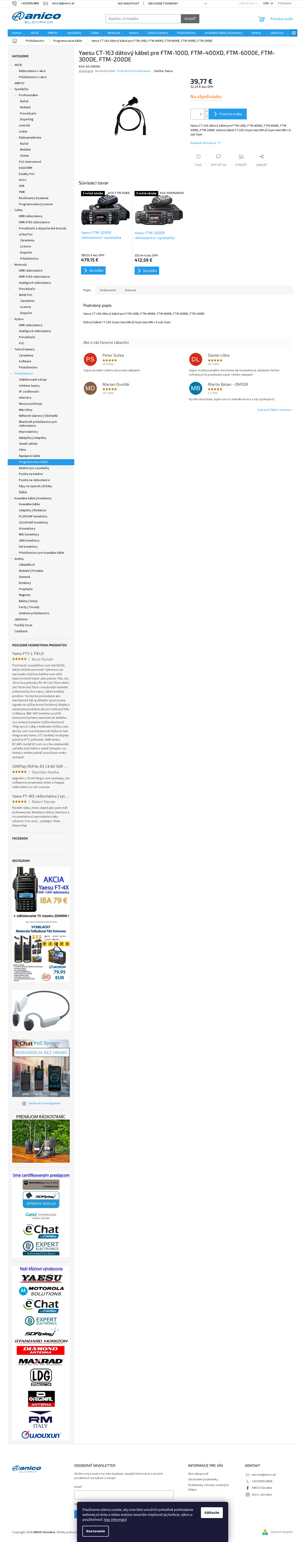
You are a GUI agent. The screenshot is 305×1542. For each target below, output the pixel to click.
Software (25, 361)
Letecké (24, 125)
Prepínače (26, 589)
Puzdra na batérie (31, 474)
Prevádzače (28, 113)
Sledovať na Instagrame (44, 1103)
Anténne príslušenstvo (34, 613)
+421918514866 (262, 1481)
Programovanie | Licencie (36, 204)
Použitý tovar (23, 625)
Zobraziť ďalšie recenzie (274, 410)
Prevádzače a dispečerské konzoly (43, 228)
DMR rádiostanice (30, 216)
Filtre (22, 450)
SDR (21, 186)
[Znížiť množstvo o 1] (206, 116)
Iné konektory (28, 546)
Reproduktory (28, 432)
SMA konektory (29, 540)
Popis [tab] (87, 290)
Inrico (22, 180)
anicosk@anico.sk (264, 1474)
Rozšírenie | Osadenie (34, 198)
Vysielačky (21, 89)
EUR (266, 3)
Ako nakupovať (128, 4)
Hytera (18, 319)
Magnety (25, 595)
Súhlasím (211, 1512)
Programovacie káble (33, 462)
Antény (19, 559)
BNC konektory (29, 534)
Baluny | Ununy (28, 601)
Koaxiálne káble (29, 504)
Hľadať (190, 19)
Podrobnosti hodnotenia (133, 71)
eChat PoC (26, 234)
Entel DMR (25, 168)
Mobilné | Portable (31, 571)
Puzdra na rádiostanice (34, 480)
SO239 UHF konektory (33, 522)
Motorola (20, 265)
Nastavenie (95, 1531)
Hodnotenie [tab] (108, 290)
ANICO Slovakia (262, 1488)
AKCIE (18, 65)
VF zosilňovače (29, 391)
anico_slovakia (262, 1494)
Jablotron (21, 619)
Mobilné (25, 107)
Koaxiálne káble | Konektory (33, 498)
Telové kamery (24, 349)
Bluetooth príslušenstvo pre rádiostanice (38, 424)
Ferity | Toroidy (29, 607)
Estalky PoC (27, 174)
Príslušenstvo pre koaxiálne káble (41, 553)
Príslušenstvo (29, 258)
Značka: (163, 71)
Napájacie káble (29, 456)
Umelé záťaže (28, 444)
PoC (21, 343)
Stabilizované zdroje (33, 379)
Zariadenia (27, 240)
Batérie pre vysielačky (34, 468)
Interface (25, 397)
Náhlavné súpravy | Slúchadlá (38, 416)
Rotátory (25, 583)
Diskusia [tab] (130, 290)
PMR (22, 192)
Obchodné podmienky (163, 4)
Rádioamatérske (30, 137)
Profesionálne (28, 95)
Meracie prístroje (30, 404)
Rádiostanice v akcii (32, 71)
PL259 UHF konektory (33, 516)
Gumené (24, 577)
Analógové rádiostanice (35, 283)
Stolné (24, 156)
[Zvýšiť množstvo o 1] (206, 111)
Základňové (27, 565)
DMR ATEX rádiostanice (34, 222)
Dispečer (26, 252)
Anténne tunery (29, 386)
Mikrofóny (26, 410)
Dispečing (26, 119)
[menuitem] (17, 33)
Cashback (21, 631)
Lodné (23, 131)
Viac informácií (115, 1519)
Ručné (24, 101)
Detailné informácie (203, 143)
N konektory (27, 528)
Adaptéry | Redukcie (32, 510)
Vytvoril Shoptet (282, 1532)
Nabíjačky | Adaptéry (33, 438)
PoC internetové (30, 162)
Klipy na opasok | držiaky (35, 486)
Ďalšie (23, 492)
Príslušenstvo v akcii (33, 77)
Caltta (18, 210)
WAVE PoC (26, 295)
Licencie (25, 246)
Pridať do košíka (230, 114)
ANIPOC (19, 83)
